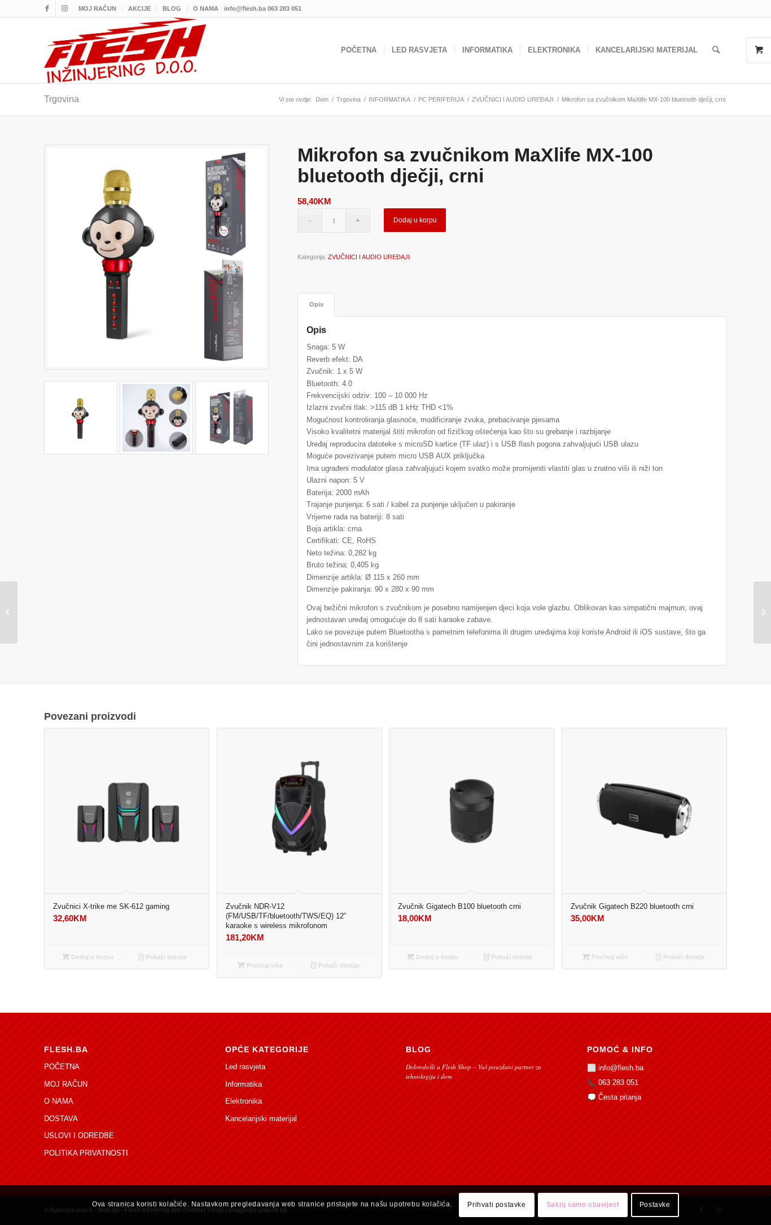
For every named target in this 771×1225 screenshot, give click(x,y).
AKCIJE (139, 8)
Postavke (655, 1205)
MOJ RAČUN (97, 8)
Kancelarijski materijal (261, 1118)
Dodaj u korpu (415, 220)
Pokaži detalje (165, 956)
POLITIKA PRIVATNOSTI (86, 1153)
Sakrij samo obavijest (582, 1205)
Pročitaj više (264, 965)
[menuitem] (97, 8)
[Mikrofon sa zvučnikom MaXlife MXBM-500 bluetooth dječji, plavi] (762, 612)
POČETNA (62, 1066)
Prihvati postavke (496, 1205)
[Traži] (716, 50)
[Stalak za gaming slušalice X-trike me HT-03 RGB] (8, 612)
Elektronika (243, 1101)
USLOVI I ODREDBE (79, 1135)
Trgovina (61, 99)
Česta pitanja (619, 1097)
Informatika (243, 1084)
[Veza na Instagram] (64, 8)
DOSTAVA (61, 1118)
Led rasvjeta (245, 1066)
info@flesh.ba (620, 1068)
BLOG (172, 8)
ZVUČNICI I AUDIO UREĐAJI (369, 256)
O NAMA (205, 8)
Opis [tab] (316, 304)
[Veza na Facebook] (47, 8)
